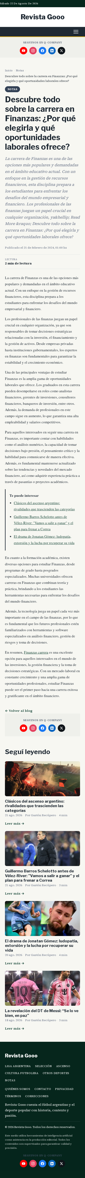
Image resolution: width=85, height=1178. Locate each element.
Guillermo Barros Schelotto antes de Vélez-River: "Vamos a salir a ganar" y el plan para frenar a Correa (43, 522)
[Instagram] (33, 50)
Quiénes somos (17, 1089)
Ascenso (63, 1066)
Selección (43, 1066)
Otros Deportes (56, 1073)
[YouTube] (23, 50)
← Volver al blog (18, 710)
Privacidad (64, 1089)
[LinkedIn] (52, 50)
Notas (20, 70)
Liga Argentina (18, 1066)
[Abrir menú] (76, 32)
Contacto (42, 1089)
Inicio (9, 70)
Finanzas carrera (36, 652)
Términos (13, 1096)
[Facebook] (42, 50)
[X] (61, 50)
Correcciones (36, 1096)
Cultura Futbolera (22, 1073)
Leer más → (14, 823)
